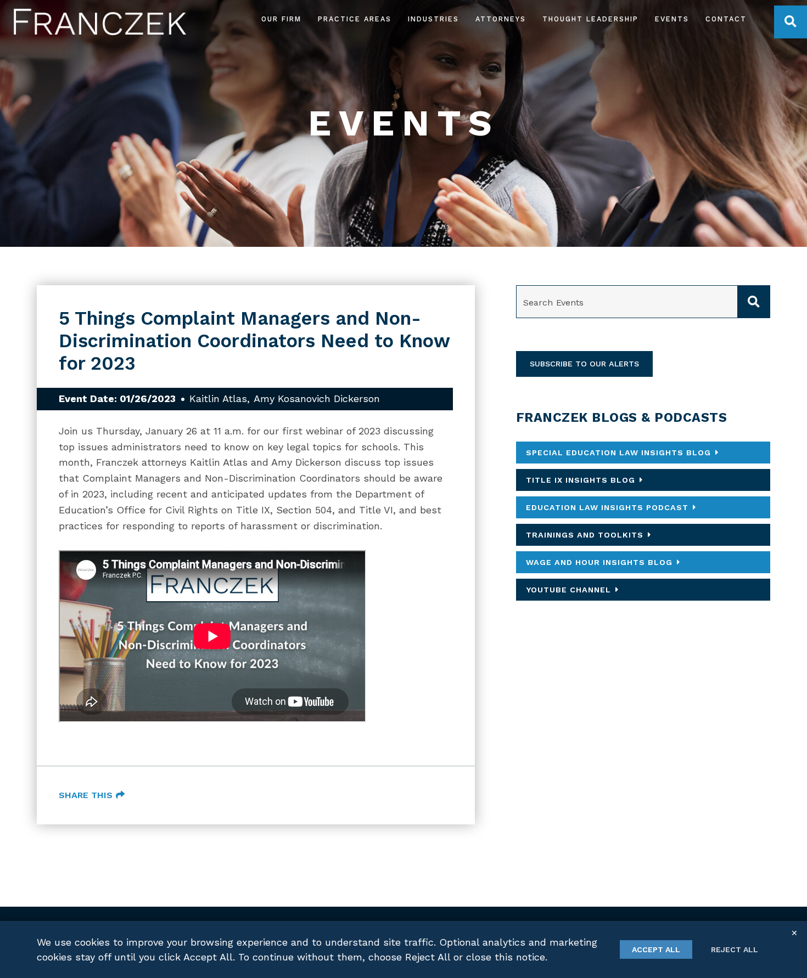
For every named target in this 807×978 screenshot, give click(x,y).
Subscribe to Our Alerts (584, 363)
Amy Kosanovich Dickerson (317, 398)
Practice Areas (354, 19)
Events (672, 19)
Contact (726, 19)
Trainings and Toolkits (584, 534)
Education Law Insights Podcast (607, 507)
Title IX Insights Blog (580, 480)
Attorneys (500, 19)
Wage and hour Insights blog (599, 562)
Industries (433, 19)
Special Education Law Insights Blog (618, 452)
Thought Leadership (590, 19)
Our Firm (281, 19)
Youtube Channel (568, 589)
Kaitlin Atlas (218, 398)
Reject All (734, 949)
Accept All (656, 949)
